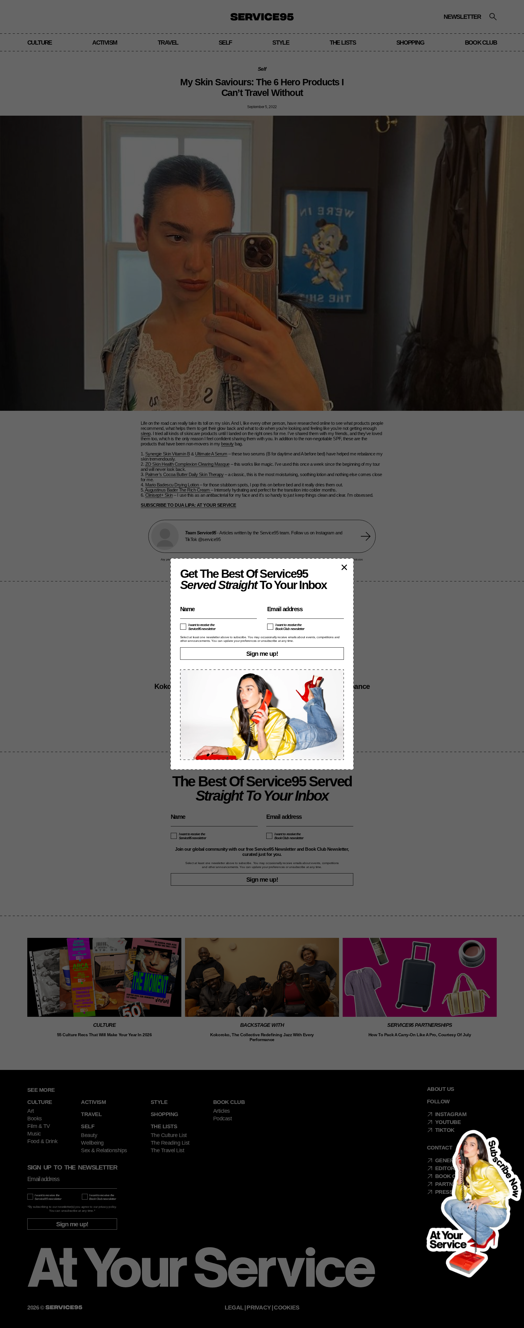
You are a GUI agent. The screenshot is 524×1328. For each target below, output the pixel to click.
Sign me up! (262, 653)
